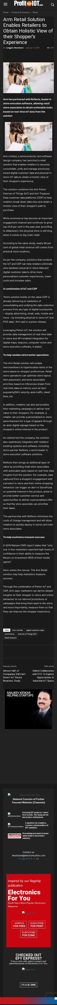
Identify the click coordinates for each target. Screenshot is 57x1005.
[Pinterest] (21, 55)
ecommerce (9, 634)
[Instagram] (21, 858)
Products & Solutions (21, 12)
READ (28, 984)
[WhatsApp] (28, 55)
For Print (37, 926)
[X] (13, 55)
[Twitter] (34, 858)
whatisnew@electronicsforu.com (28, 855)
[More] (50, 55)
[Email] (43, 55)
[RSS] (32, 858)
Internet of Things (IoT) (27, 634)
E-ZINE (32, 984)
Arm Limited (17, 630)
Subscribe (37, 924)
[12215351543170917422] (28, 728)
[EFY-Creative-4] (28, 1003)
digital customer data (35, 630)
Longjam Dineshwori (15, 47)
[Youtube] (37, 858)
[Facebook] (6, 55)
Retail (35, 12)
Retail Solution (11, 638)
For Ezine (28, 935)
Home (6, 12)
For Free (19, 926)
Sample (19, 924)
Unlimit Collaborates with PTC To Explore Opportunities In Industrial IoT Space (43, 675)
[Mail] (27, 858)
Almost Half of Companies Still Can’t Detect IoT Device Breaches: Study (14, 675)
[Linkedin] (35, 55)
